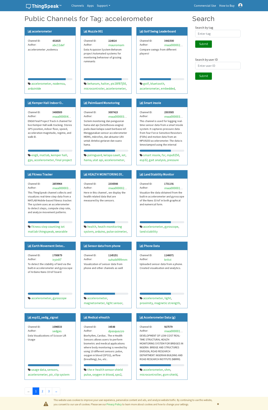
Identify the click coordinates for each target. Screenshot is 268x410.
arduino (100, 231)
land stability (149, 231)
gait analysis (157, 160)
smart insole (151, 155)
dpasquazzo (116, 331)
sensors (52, 369)
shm (167, 369)
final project (63, 160)
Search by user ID (206, 59)
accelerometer (42, 31)
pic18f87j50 (118, 83)
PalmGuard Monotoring (104, 103)
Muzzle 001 (95, 31)
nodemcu (59, 83)
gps (30, 160)
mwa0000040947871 (65, 116)
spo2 (118, 374)
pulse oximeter (117, 231)
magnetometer (94, 303)
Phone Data (152, 246)
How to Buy (226, 5)
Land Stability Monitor (159, 174)
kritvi (167, 259)
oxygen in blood (103, 374)
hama (87, 160)
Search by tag (204, 27)
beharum (93, 83)
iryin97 (56, 259)
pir (51, 374)
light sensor (114, 303)
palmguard (94, 155)
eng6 (34, 155)
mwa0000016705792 (177, 331)
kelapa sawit (111, 155)
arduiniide (34, 88)
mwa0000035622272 (65, 188)
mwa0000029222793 (177, 45)
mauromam (116, 45)
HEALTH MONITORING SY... (105, 174)
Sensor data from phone (104, 246)
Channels (77, 5)
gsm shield (170, 374)
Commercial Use (205, 5)
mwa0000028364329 (121, 188)
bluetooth (157, 83)
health (91, 226)
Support (102, 5)
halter (105, 83)
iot (124, 155)
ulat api (98, 160)
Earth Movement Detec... (48, 246)
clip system (61, 374)
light (167, 298)
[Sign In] (240, 5)
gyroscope (171, 226)
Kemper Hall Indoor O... (47, 103)
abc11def (58, 45)
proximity (146, 303)
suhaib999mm (117, 259)
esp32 (144, 160)
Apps (90, 5)
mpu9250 (173, 155)
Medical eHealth (99, 317)
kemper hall (59, 155)
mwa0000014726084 (177, 188)
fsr (163, 155)
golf (146, 83)
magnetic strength (167, 303)
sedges (57, 331)
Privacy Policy (114, 404)
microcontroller (150, 374)
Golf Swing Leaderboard (160, 31)
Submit (203, 44)
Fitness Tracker (42, 174)
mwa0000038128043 (121, 116)
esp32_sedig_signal (45, 317)
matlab (44, 155)
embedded (168, 88)
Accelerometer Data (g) (159, 317)
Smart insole (152, 103)
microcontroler (94, 88)
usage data (38, 369)
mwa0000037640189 (177, 116)
